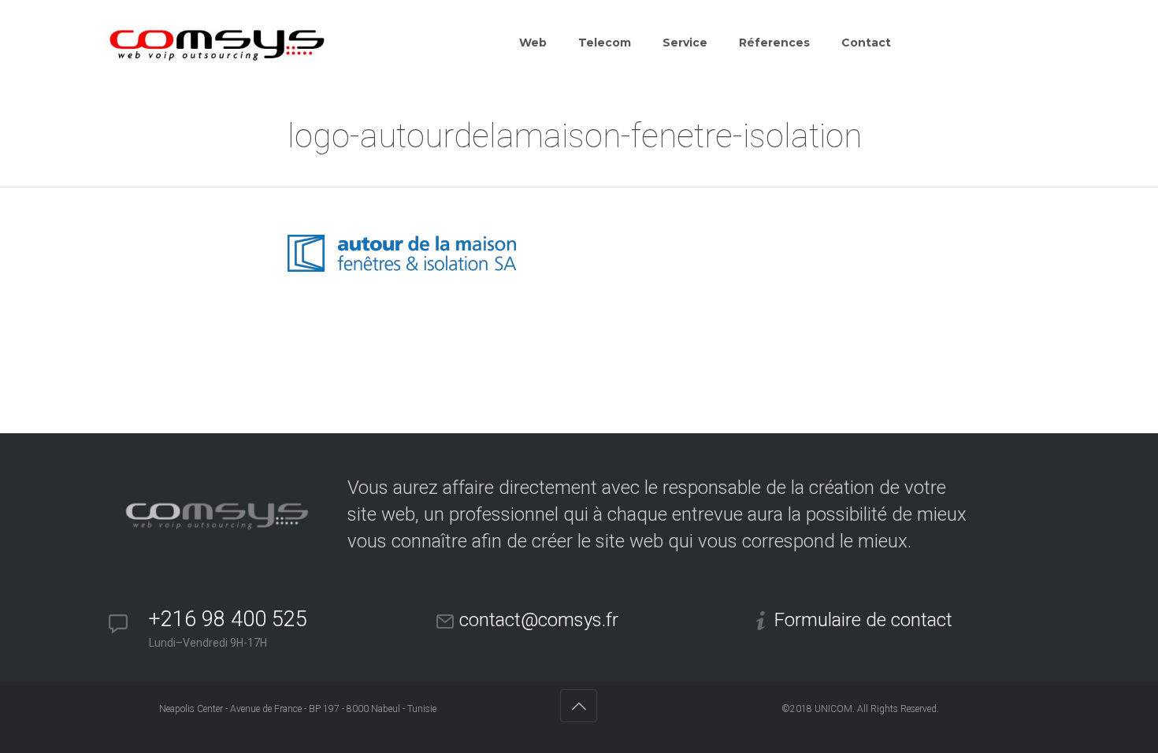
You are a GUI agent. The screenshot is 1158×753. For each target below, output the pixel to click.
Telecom (604, 42)
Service (685, 42)
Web (533, 42)
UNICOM (833, 708)
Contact (866, 42)
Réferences (774, 42)
